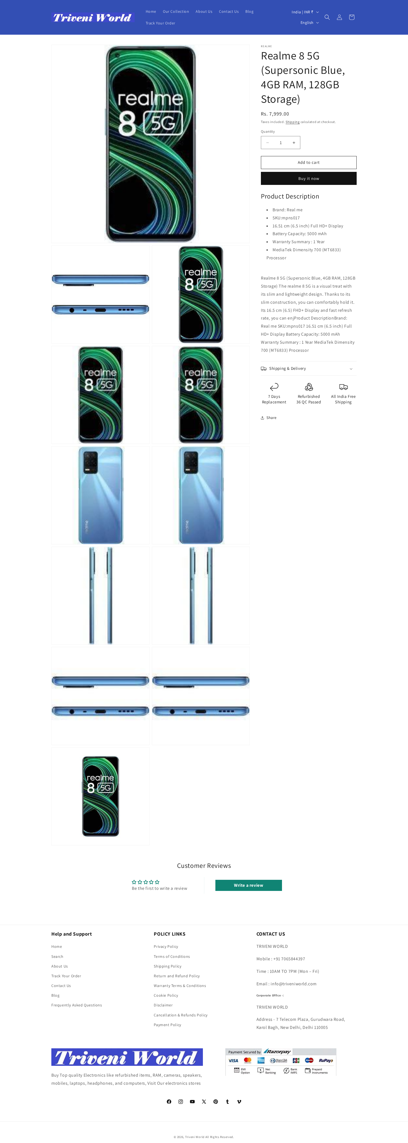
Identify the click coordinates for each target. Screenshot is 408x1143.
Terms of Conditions (172, 956)
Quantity (268, 131)
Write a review (248, 885)
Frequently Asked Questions (76, 1005)
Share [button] (271, 417)
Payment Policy (167, 1024)
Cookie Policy (166, 995)
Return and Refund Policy (177, 975)
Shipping (293, 122)
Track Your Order (66, 975)
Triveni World (195, 1137)
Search (57, 956)
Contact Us (61, 985)
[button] (327, 17)
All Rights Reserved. (219, 1137)
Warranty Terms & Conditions (180, 985)
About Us (59, 966)
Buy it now (308, 178)
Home (56, 946)
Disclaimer (163, 1005)
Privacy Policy (166, 946)
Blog (55, 995)
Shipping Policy (167, 966)
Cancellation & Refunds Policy (180, 1015)
